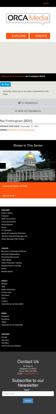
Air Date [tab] (5, 84)
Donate (4, 337)
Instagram (5, 316)
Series (3, 227)
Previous (3, 166)
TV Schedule (29, 103)
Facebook (5, 319)
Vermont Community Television (13, 233)
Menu (46, 3)
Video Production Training (11, 263)
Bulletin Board (6, 272)
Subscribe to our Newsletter (12, 325)
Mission (4, 284)
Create (41, 36)
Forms (3, 269)
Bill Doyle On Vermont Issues (21, 130)
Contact (4, 301)
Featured (4, 216)
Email (27, 390)
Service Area (6, 292)
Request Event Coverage (11, 266)
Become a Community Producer (13, 251)
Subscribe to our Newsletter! (12, 304)
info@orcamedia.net (31, 374)
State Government (8, 219)
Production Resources (10, 257)
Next (53, 166)
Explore (19, 36)
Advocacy (5, 340)
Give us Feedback (29, 111)
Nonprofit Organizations (10, 254)
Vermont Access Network (11, 346)
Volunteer (5, 343)
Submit (28, 401)
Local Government (8, 222)
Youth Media (6, 260)
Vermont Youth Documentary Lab (14, 236)
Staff (3, 287)
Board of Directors (8, 290)
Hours (3, 298)
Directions (5, 295)
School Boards (7, 225)
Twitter (3, 322)
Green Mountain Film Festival (12, 239)
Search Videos (7, 213)
